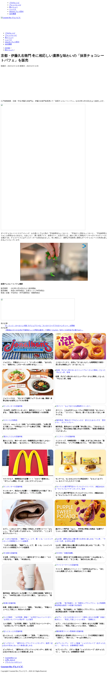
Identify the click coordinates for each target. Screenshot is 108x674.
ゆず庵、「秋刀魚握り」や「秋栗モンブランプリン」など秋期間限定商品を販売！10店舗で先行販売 (80, 611)
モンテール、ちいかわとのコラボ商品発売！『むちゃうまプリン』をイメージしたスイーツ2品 (79, 480)
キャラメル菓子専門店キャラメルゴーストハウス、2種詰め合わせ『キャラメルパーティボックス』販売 (80, 494)
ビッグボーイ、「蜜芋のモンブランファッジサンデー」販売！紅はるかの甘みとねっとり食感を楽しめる (27, 651)
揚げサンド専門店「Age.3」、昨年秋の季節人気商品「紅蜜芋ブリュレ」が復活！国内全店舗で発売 (80, 530)
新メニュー (13, 7)
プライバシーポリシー (13, 662)
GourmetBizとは (11, 658)
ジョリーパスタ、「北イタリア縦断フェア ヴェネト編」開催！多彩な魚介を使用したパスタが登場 (27, 399)
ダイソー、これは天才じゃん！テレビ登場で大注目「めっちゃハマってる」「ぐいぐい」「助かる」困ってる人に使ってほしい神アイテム (80, 412)
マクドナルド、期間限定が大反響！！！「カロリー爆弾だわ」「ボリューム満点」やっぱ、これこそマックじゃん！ (26, 480)
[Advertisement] (39, 25)
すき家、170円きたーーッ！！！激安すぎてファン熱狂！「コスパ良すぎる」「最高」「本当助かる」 (27, 558)
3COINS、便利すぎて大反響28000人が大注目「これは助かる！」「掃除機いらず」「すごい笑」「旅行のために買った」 (80, 558)
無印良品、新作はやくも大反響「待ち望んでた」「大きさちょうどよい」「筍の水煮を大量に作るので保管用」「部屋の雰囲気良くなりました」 (80, 429)
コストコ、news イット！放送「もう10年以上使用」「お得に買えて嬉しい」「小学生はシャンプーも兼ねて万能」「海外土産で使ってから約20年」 (27, 426)
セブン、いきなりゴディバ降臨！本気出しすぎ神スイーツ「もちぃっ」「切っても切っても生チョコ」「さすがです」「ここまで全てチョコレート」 (27, 531)
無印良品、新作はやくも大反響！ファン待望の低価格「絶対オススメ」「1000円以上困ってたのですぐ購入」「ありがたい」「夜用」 (27, 595)
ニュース (12, 9)
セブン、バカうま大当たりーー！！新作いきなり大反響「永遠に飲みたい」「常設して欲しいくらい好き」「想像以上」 (80, 625)
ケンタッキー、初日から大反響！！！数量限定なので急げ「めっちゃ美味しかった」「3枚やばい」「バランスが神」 (27, 492)
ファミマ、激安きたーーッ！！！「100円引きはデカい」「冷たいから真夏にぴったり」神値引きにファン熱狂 (80, 570)
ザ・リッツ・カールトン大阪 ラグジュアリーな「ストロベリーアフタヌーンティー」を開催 (40, 325)
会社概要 (12, 14)
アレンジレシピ (15, 5)
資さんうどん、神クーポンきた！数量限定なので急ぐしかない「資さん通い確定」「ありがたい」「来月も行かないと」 (26, 442)
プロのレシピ (14, 3)
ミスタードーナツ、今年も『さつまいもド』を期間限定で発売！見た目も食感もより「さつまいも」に (80, 363)
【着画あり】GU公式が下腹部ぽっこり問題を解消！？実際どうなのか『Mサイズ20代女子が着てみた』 (44, 330)
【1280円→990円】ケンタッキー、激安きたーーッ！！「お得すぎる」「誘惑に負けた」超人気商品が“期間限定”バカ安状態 (27, 411)
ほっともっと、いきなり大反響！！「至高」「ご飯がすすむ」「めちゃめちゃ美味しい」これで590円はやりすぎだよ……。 (26, 637)
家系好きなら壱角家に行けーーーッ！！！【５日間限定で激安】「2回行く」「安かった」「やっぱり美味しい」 (80, 637)
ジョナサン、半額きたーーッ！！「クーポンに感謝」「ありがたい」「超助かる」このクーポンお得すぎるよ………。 (27, 363)
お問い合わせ (10, 660)
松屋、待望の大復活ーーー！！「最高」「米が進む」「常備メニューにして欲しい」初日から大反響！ (27, 608)
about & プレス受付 (16, 11)
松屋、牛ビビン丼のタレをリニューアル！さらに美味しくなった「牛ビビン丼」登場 (80, 378)
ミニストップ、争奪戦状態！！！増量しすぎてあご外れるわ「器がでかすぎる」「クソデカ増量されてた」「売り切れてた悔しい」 (80, 443)
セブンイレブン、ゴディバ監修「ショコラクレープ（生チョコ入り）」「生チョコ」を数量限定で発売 (80, 651)
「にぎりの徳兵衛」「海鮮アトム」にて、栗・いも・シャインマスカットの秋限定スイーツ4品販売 (27, 546)
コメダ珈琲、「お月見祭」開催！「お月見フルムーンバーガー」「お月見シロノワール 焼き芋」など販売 (27, 625)
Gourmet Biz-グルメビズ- (12, 667)
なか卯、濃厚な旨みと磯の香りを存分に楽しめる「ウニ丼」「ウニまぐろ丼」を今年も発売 (80, 546)
